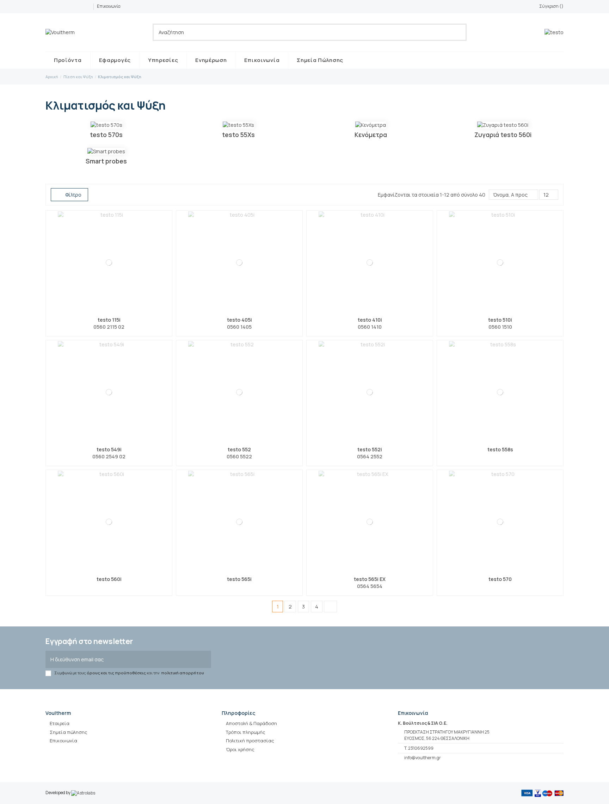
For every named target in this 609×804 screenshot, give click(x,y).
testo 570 (500, 579)
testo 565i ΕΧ (370, 579)
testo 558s (500, 449)
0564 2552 (369, 456)
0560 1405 (239, 326)
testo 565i (239, 579)
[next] (330, 606)
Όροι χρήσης (240, 749)
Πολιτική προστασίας (250, 740)
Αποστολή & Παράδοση (251, 723)
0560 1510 (500, 326)
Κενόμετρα (371, 134)
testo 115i (109, 319)
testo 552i (369, 449)
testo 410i (370, 319)
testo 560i (109, 579)
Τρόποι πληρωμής (245, 732)
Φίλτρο (72, 194)
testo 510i (500, 319)
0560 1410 (370, 326)
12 (546, 194)
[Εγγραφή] (204, 659)
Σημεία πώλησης (68, 732)
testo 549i (109, 449)
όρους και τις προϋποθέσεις (116, 672)
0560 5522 (239, 456)
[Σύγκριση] (104, 311)
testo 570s (106, 134)
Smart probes (106, 161)
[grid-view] (96, 194)
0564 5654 (369, 586)
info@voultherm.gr (422, 758)
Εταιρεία (59, 723)
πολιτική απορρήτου (182, 672)
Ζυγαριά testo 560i (502, 134)
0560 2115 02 (108, 326)
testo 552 (239, 449)
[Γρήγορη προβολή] (113, 311)
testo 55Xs (238, 134)
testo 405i (239, 319)
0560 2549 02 (108, 456)
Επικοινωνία (109, 6)
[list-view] (103, 194)
